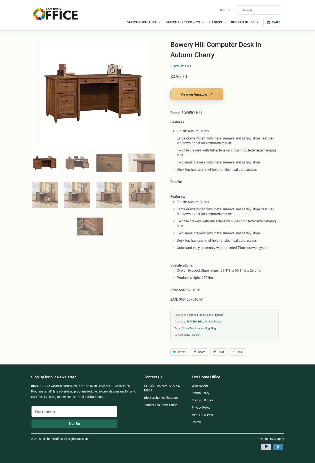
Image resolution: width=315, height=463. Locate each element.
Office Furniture (142, 22)
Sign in (225, 10)
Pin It (221, 352)
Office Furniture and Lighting (206, 314)
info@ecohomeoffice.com (161, 397)
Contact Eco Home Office (160, 405)
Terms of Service (202, 415)
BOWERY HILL (181, 66)
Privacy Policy (201, 407)
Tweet (181, 352)
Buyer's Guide (243, 22)
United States (213, 321)
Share (201, 352)
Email (240, 352)
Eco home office (52, 439)
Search (196, 422)
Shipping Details (202, 400)
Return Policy (200, 393)
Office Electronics (183, 22)
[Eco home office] (60, 15)
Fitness (216, 22)
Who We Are (200, 385)
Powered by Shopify (271, 439)
